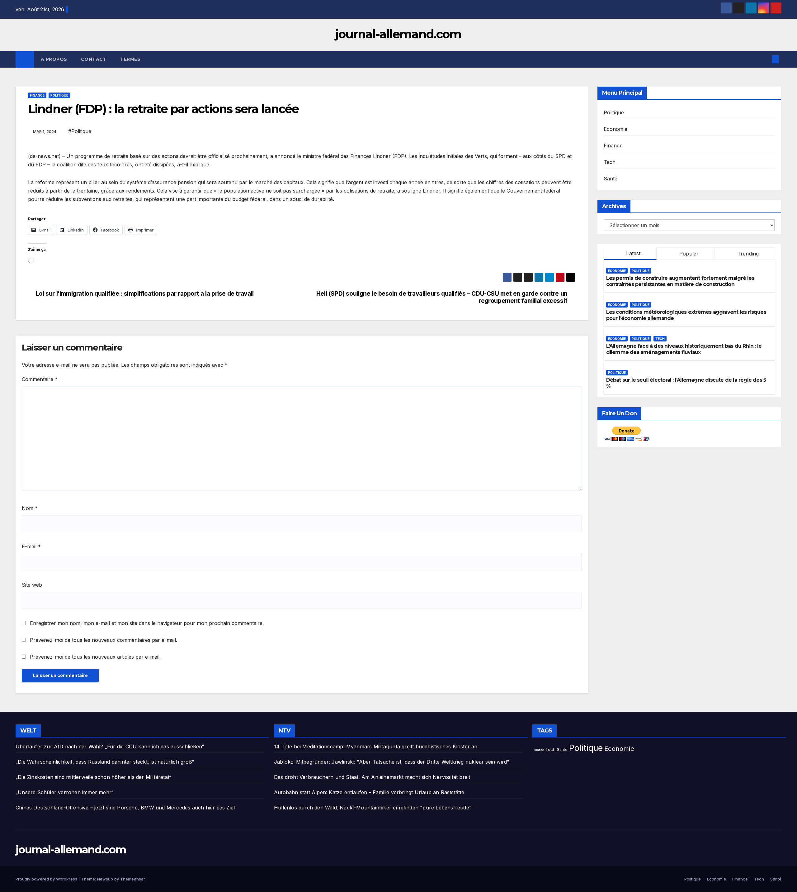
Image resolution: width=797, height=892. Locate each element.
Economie (616, 129)
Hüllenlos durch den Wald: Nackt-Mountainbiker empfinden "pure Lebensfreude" (373, 807)
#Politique (79, 131)
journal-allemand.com (398, 34)
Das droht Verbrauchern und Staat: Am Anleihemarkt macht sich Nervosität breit (372, 777)
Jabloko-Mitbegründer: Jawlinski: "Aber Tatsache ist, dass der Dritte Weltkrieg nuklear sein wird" (391, 762)
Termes (130, 59)
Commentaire (40, 379)
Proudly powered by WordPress (47, 878)
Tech (610, 162)
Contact (94, 59)
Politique (59, 95)
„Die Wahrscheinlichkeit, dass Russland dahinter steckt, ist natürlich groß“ (105, 762)
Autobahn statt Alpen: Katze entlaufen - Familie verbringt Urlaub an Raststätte (369, 792)
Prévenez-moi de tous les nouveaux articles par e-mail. (95, 657)
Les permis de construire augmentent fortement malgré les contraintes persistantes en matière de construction (680, 281)
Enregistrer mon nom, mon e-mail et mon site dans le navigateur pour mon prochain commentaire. (147, 623)
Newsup (105, 878)
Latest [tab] (632, 253)
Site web (32, 585)
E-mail (31, 546)
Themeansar (132, 878)
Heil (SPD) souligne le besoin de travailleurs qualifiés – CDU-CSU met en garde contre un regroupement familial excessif (442, 297)
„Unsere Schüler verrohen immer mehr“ (64, 792)
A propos (54, 59)
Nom (30, 508)
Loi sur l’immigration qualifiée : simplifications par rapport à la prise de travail (145, 293)
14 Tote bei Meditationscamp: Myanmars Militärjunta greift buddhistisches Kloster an (376, 746)
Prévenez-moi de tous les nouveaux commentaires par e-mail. (103, 640)
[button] (765, 59)
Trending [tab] (747, 253)
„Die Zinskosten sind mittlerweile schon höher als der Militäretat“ (93, 777)
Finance (37, 95)
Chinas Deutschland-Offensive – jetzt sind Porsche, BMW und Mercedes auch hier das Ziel (125, 807)
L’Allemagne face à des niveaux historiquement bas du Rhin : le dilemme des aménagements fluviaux (684, 349)
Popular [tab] (688, 253)
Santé (611, 178)
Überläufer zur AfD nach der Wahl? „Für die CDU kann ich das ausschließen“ (110, 746)
